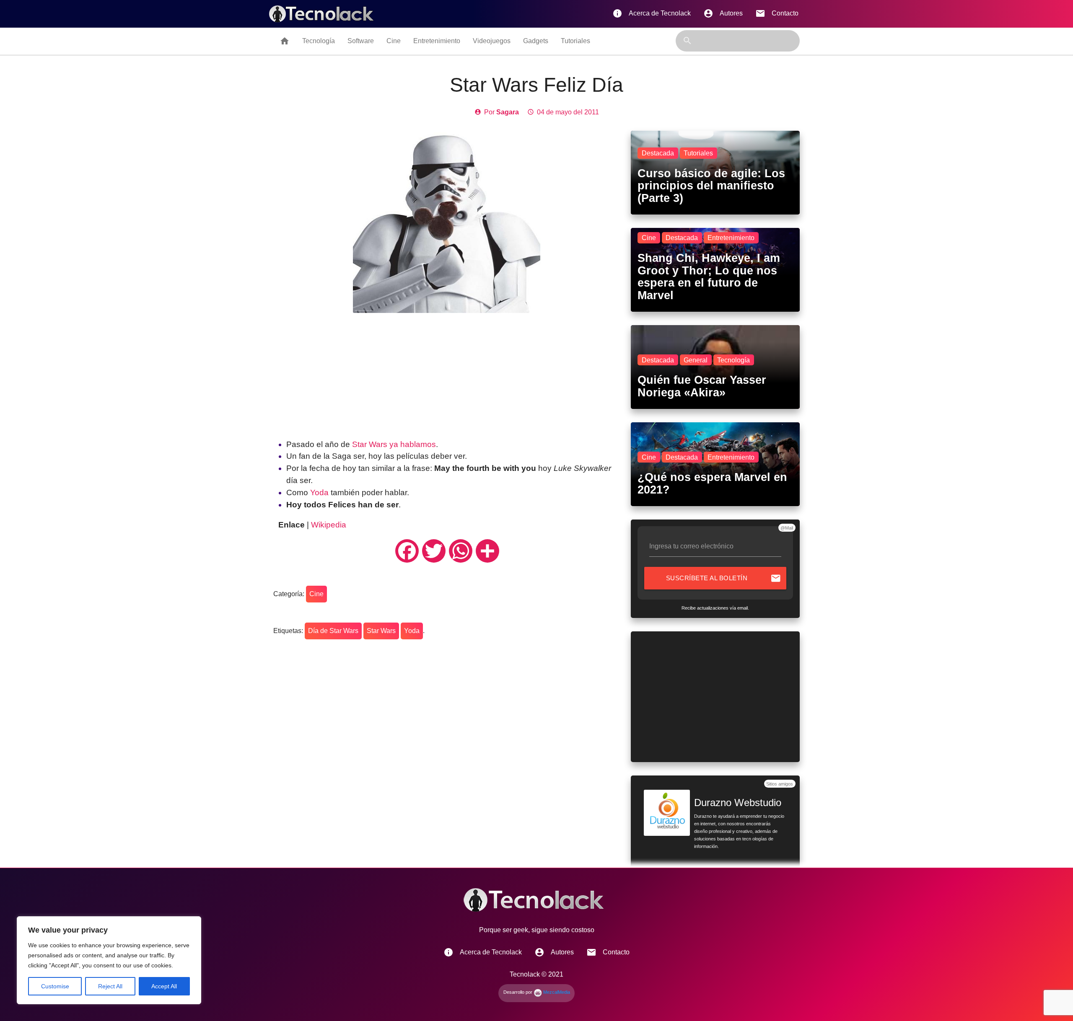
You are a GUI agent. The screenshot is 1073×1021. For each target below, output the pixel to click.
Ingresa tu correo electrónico (691, 546)
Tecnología (318, 40)
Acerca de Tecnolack (651, 13)
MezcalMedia (556, 992)
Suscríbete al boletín (723, 578)
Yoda (319, 492)
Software (360, 40)
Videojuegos (492, 40)
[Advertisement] (447, 371)
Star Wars (381, 630)
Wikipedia (328, 524)
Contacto (776, 13)
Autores (723, 13)
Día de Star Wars (333, 630)
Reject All (110, 986)
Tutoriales (575, 40)
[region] (109, 960)
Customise (55, 986)
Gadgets (535, 40)
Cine (393, 40)
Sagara (507, 112)
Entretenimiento (436, 40)
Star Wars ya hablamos (394, 444)
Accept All (164, 986)
